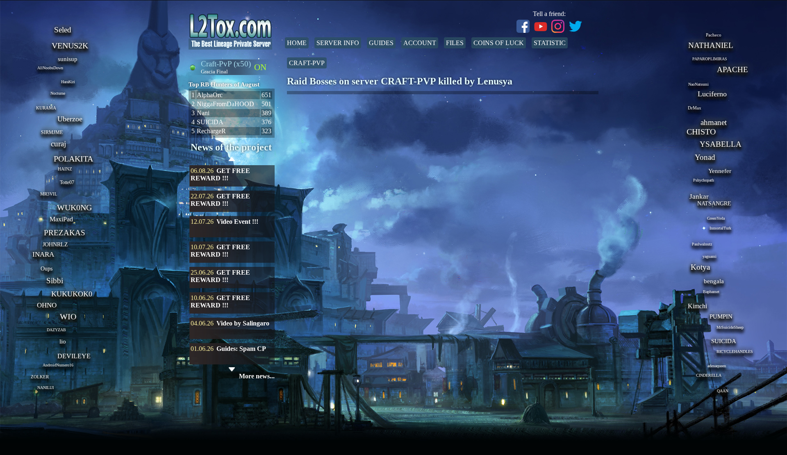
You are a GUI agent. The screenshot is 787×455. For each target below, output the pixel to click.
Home (297, 42)
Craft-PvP (307, 62)
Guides (381, 42)
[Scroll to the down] (232, 369)
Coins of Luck (498, 42)
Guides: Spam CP (241, 348)
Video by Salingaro (242, 323)
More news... (257, 376)
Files (455, 42)
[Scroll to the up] (232, 160)
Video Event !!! (237, 221)
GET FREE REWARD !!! (220, 174)
